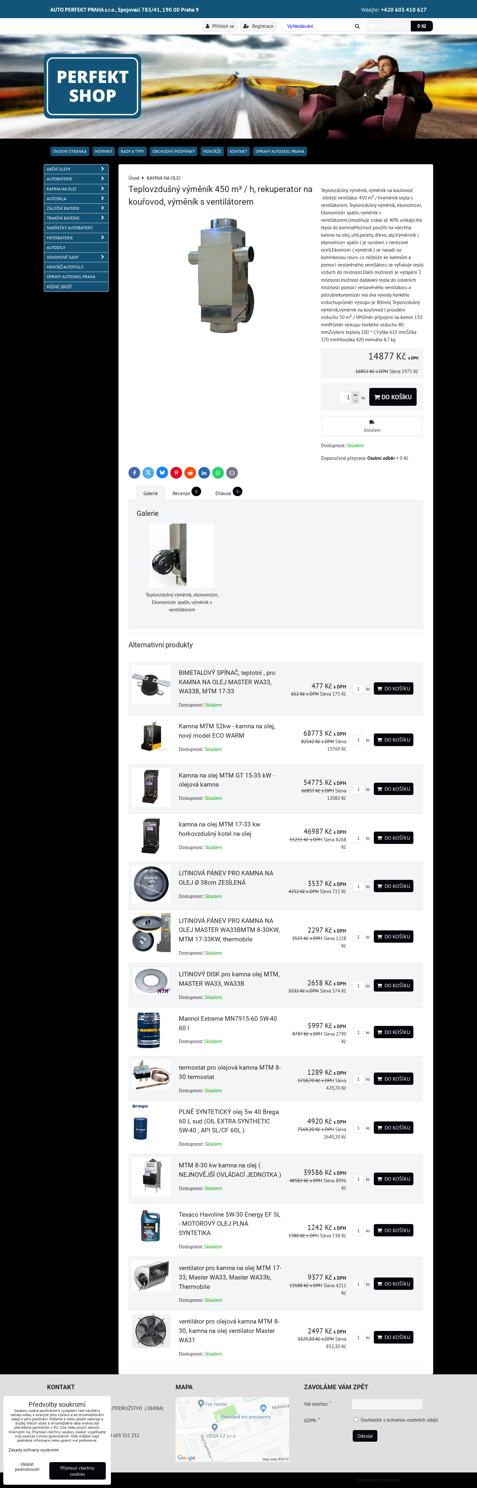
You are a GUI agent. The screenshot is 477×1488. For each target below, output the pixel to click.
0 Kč (421, 26)
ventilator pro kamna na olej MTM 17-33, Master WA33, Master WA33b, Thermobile (230, 1277)
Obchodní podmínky (174, 151)
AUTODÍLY (56, 247)
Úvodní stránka (70, 151)
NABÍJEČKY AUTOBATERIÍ (69, 228)
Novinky (103, 151)
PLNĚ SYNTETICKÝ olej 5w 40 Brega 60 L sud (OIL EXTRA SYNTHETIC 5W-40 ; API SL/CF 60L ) (229, 1121)
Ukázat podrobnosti (27, 1466)
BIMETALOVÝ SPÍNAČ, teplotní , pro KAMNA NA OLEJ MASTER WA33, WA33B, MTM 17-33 (227, 682)
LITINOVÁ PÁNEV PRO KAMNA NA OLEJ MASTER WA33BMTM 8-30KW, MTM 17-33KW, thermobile (229, 930)
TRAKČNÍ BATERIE (63, 218)
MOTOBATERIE (60, 238)
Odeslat (365, 1436)
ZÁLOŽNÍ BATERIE (63, 208)
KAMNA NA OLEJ (61, 189)
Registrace (262, 26)
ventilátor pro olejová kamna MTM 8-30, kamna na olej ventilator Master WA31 (229, 1331)
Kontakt (238, 151)
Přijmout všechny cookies (77, 1471)
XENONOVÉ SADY (63, 257)
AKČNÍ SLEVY (58, 169)
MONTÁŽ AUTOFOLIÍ (65, 267)
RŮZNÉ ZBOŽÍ (59, 287)
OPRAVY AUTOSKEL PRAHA (280, 151)
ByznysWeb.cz (415, 1479)
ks (367, 689)
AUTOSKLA (57, 198)
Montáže (212, 151)
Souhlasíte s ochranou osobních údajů (399, 1419)
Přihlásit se (222, 26)
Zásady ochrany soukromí (114, 1479)
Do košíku (396, 397)
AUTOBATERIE (59, 179)
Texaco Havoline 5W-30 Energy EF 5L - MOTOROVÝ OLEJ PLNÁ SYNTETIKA (229, 1224)
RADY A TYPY (132, 151)
